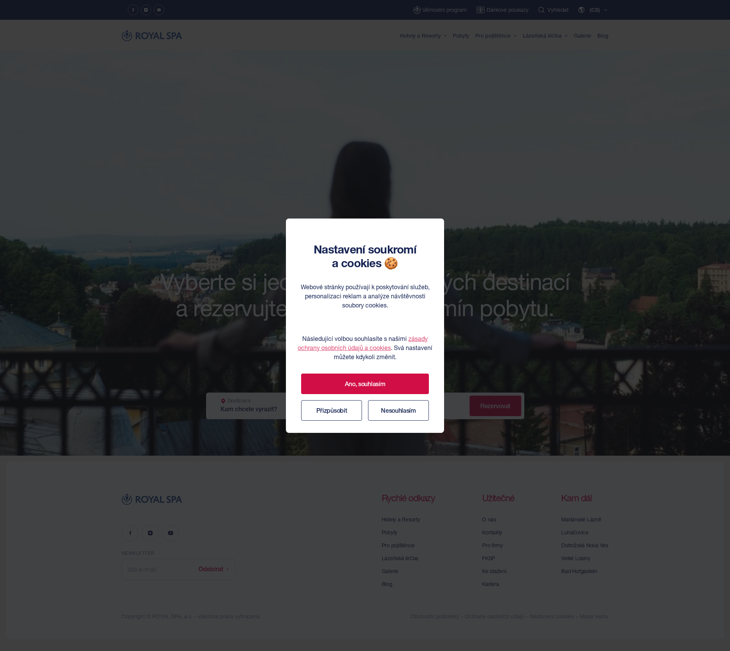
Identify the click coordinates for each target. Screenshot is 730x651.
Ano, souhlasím (365, 384)
